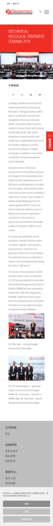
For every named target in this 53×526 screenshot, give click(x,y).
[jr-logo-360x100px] (22, 12)
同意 (26, 504)
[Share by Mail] (40, 94)
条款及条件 (11, 451)
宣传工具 (10, 478)
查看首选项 (26, 519)
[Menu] (45, 12)
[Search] (39, 12)
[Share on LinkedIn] (31, 94)
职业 (7, 433)
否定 (26, 511)
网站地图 (10, 483)
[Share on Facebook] (13, 94)
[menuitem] (8, 3)
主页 (8, 4)
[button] (49, 141)
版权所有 (10, 461)
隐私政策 (10, 456)
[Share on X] (22, 94)
